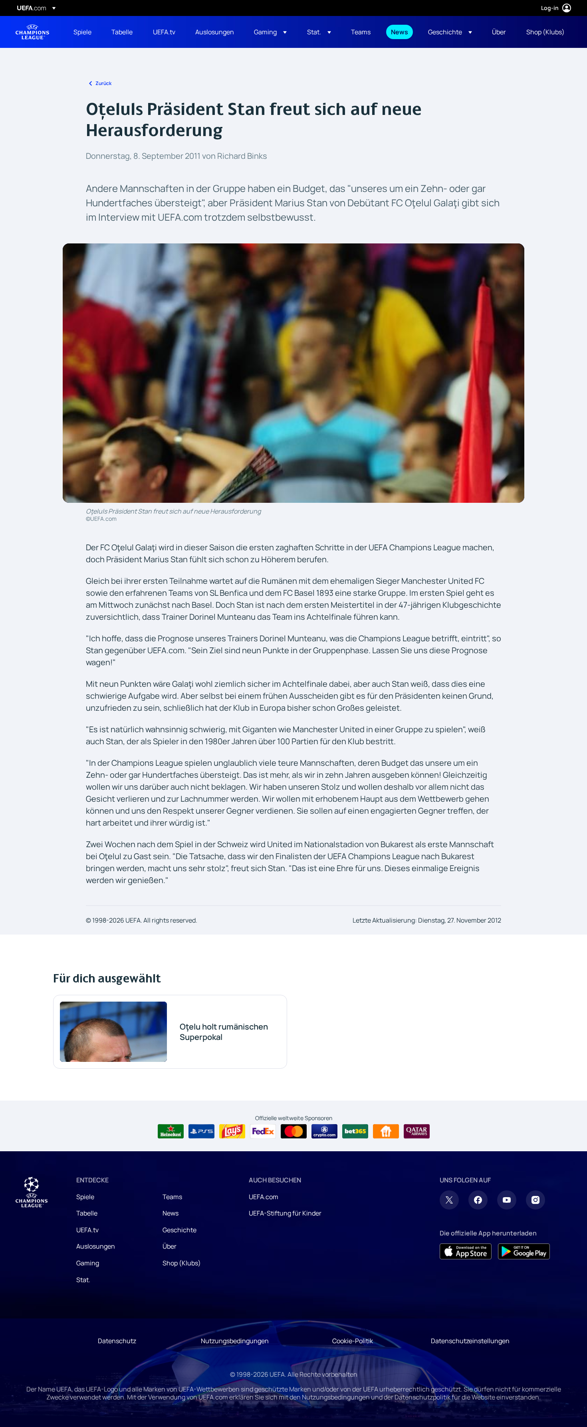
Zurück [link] (103, 83)
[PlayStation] (201, 1131)
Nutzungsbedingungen (235, 1340)
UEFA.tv (87, 1229)
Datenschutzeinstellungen (470, 1340)
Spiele (85, 1196)
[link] (82, 32)
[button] (270, 32)
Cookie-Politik (352, 1340)
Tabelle (86, 1213)
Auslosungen (95, 1246)
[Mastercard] (294, 1131)
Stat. (83, 1279)
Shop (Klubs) (182, 1263)
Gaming (87, 1263)
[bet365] (355, 1131)
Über (169, 1246)
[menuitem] (82, 32)
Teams (172, 1196)
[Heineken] (171, 1131)
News (170, 1213)
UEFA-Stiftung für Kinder (285, 1213)
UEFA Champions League (32, 32)
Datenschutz (117, 1340)
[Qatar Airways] (417, 1131)
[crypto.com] (324, 1131)
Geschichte (179, 1229)
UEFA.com (263, 1196)
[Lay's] (232, 1131)
